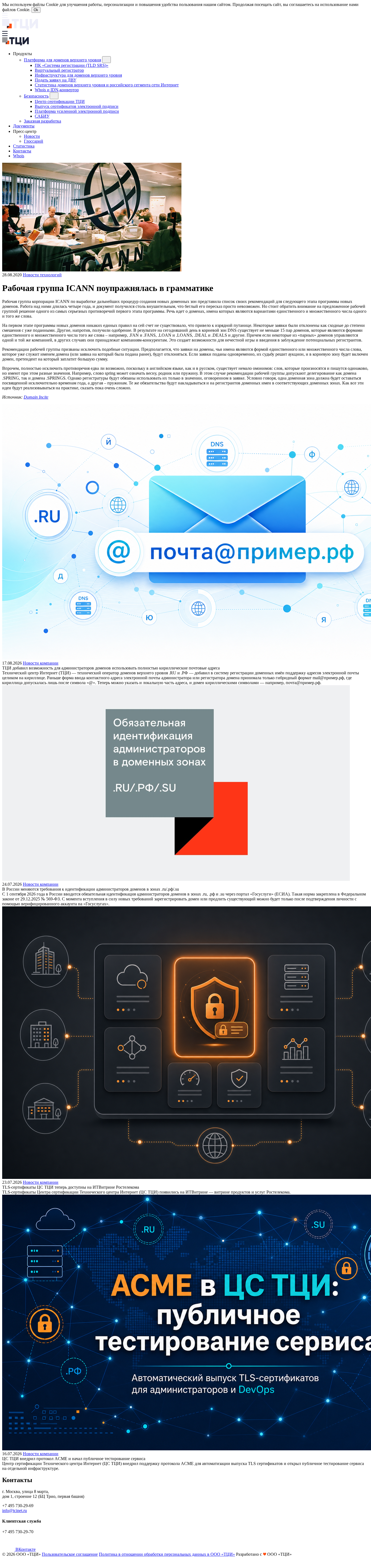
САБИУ (42, 116)
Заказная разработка (42, 121)
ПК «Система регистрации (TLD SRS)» (71, 65)
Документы (23, 126)
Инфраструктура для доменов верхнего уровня (78, 75)
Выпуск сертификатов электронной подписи (76, 106)
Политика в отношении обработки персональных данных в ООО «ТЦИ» (167, 1554)
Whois (18, 156)
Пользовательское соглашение (70, 1554)
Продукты (23, 53)
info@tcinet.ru (14, 1510)
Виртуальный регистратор (59, 70)
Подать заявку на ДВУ (55, 80)
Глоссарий (33, 141)
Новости (32, 136)
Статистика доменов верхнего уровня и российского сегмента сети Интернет (107, 85)
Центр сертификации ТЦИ (60, 101)
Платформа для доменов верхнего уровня (62, 60)
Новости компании (40, 663)
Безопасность (36, 96)
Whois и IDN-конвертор (57, 89)
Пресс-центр (25, 131)
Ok (36, 10)
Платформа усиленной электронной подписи (77, 111)
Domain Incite (36, 397)
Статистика (23, 146)
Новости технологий (42, 275)
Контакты (22, 151)
